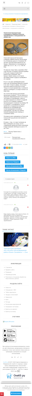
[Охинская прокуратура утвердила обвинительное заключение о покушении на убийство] (16, 47)
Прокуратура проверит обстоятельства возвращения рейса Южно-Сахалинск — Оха (16, 250)
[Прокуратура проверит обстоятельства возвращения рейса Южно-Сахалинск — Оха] (16, 239)
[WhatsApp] (9, 148)
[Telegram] (12, 148)
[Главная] (3, 24)
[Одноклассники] (7, 148)
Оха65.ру (5, 362)
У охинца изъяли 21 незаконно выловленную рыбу (16, 13)
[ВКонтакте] (5, 148)
